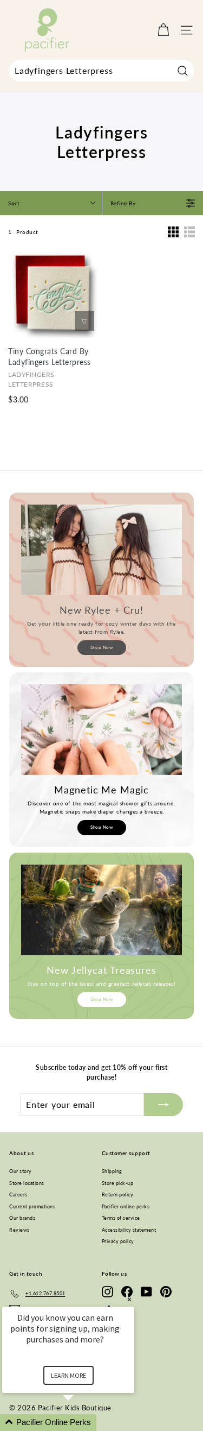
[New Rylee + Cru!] (101, 550)
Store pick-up (118, 1183)
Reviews (19, 1230)
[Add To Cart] (84, 321)
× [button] (129, 1299)
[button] (81, 1422)
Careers (18, 1194)
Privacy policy (118, 1241)
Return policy (118, 1194)
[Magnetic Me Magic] (101, 729)
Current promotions (32, 1206)
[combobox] (101, 70)
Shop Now (101, 647)
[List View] (189, 231)
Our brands (22, 1218)
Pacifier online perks (126, 1206)
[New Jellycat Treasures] (101, 910)
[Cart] (163, 30)
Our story (20, 1171)
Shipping (112, 1171)
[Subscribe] (163, 1104)
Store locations (26, 1183)
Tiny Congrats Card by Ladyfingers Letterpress (49, 356)
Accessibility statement (129, 1230)
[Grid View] (173, 231)
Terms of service (121, 1218)
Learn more (68, 1375)
